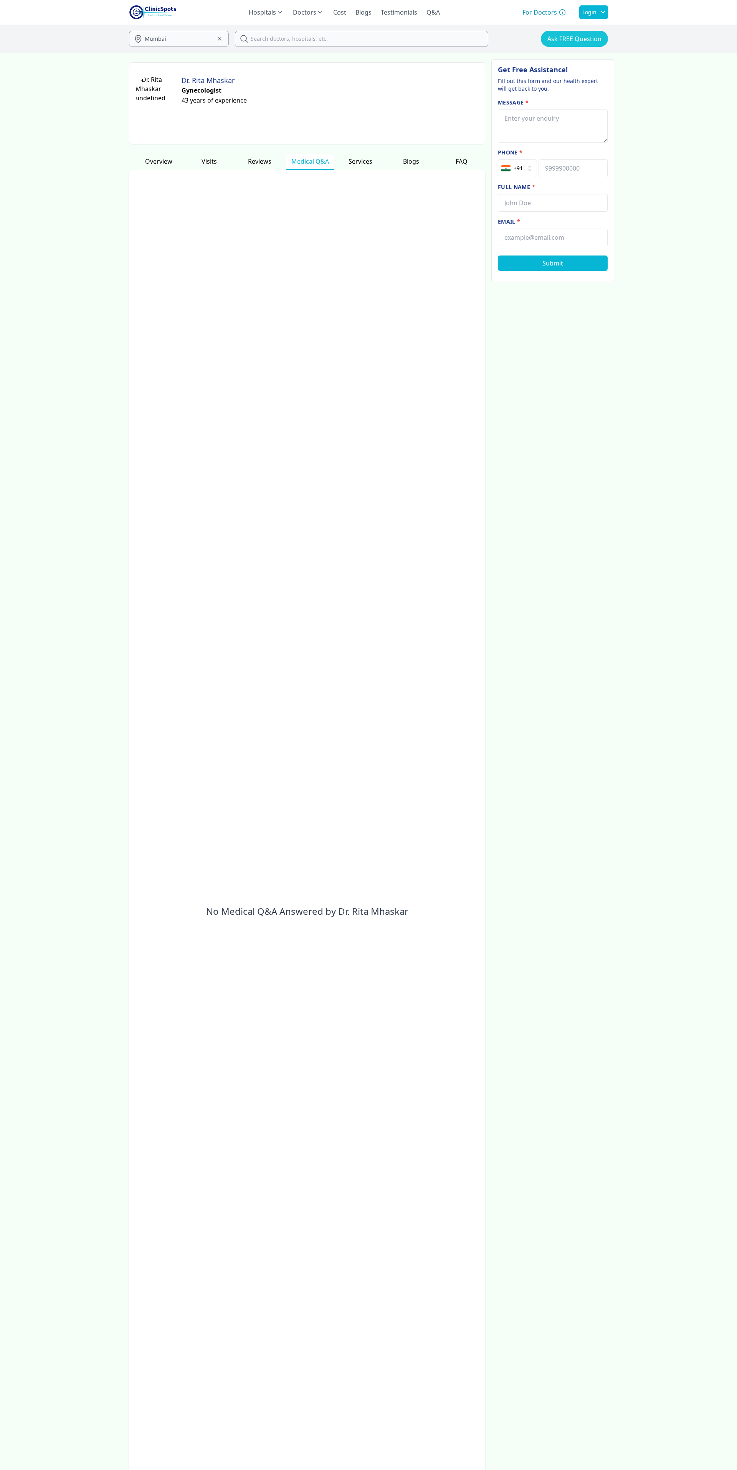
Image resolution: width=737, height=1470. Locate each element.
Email (509, 221)
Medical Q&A (310, 161)
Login (589, 12)
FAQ (462, 161)
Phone (510, 152)
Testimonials (399, 12)
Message (513, 102)
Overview (158, 161)
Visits (209, 161)
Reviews (259, 161)
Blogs (363, 12)
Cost (339, 12)
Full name (516, 187)
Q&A (433, 12)
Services (360, 161)
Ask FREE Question (574, 39)
